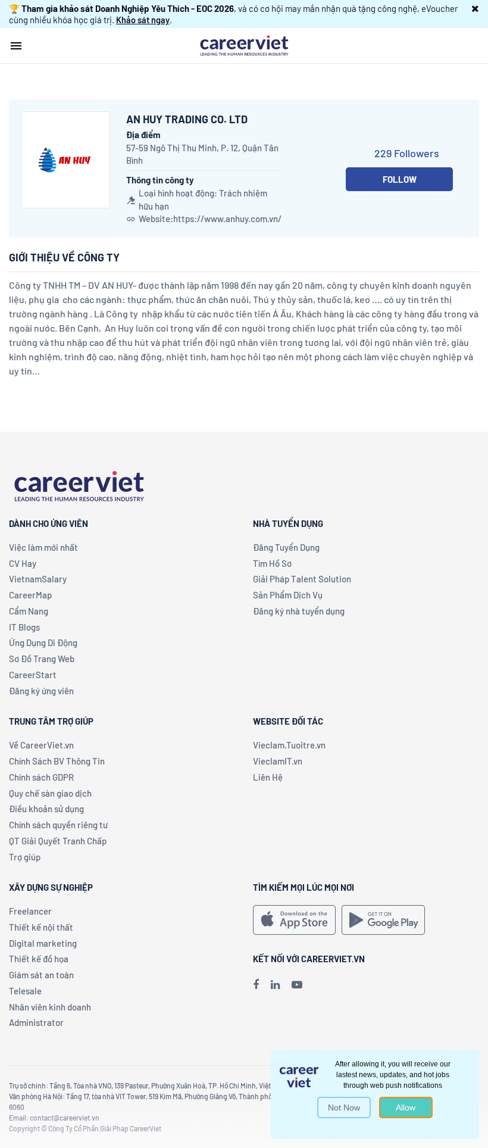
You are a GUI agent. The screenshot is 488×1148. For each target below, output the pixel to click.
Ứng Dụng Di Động (43, 642)
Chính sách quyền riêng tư (58, 824)
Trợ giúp (24, 856)
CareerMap (30, 594)
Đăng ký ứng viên (41, 690)
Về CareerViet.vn (41, 745)
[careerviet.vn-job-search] (294, 920)
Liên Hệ (268, 777)
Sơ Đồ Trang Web (41, 658)
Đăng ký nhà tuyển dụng (299, 611)
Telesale (25, 990)
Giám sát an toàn (41, 974)
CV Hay (22, 563)
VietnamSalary (38, 578)
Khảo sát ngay (143, 19)
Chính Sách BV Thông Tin (57, 761)
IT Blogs (24, 627)
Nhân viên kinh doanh (50, 1007)
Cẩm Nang (28, 611)
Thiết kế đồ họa (38, 958)
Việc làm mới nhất (43, 547)
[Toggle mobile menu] (16, 46)
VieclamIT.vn (277, 761)
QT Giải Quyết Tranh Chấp (58, 840)
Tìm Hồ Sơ (272, 563)
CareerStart (33, 674)
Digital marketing (43, 943)
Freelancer (30, 911)
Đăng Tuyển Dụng (286, 547)
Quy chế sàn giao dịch (50, 793)
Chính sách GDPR (41, 777)
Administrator (36, 1022)
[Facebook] (256, 984)
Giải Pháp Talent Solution (302, 578)
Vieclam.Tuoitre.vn (289, 745)
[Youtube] (297, 984)
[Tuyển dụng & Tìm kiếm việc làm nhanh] (244, 44)
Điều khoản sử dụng (46, 808)
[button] (475, 8)
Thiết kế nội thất (41, 927)
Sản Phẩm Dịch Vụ (288, 594)
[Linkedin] (275, 984)
